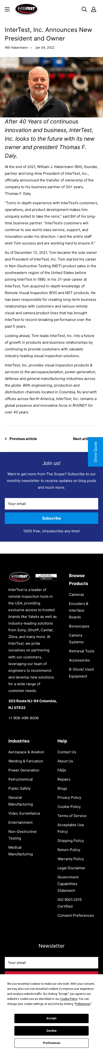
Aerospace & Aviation (26, 752)
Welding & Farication (25, 761)
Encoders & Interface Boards (78, 610)
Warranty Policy (70, 859)
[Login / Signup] (93, 9)
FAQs (61, 770)
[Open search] (84, 9)
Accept (51, 1018)
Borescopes (79, 626)
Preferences (51, 1043)
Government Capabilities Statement (68, 884)
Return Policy (68, 849)
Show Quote (95, 451)
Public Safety (19, 788)
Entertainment (20, 822)
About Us (65, 761)
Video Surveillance (24, 813)
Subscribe (51, 518)
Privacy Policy (69, 797)
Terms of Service (71, 815)
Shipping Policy (70, 840)
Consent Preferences (75, 915)
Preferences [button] (82, 1004)
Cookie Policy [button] (68, 999)
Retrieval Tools (81, 651)
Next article (83, 438)
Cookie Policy (69, 806)
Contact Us (66, 752)
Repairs (63, 779)
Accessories (79, 660)
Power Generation (23, 770)
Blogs (62, 788)
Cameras (76, 594)
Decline (51, 1030)
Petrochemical (20, 779)
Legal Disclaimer (71, 868)
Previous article (23, 438)
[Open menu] (7, 9)
